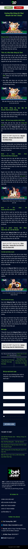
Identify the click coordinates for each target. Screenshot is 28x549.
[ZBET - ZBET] (14, 2)
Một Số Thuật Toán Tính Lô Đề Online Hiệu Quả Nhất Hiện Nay (13, 456)
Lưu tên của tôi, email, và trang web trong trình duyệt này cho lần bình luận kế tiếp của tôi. (13, 419)
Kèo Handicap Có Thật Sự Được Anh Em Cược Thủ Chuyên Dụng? (13, 446)
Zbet (4, 75)
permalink (19, 355)
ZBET (3, 481)
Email (5, 402)
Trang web (5, 409)
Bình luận (5, 381)
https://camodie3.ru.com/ (15, 525)
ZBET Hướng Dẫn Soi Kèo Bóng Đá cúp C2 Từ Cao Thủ (13, 451)
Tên (4, 394)
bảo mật (22, 176)
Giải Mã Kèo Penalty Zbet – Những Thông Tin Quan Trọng (13, 438)
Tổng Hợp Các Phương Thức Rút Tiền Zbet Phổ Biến (7, 362)
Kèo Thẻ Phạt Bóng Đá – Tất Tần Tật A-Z (12, 442)
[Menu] (2, 3)
